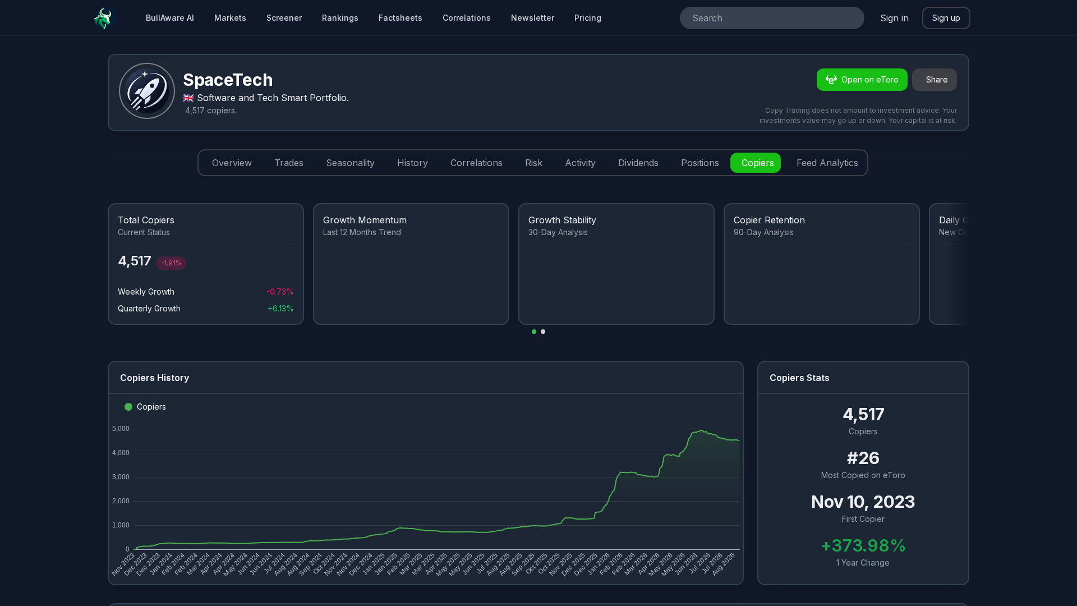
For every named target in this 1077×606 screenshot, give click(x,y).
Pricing (587, 17)
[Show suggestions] (851, 18)
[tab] (230, 163)
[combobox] (756, 18)
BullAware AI (170, 17)
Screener (284, 17)
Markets (230, 17)
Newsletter (532, 17)
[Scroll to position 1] (534, 331)
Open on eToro (870, 79)
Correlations (467, 17)
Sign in (894, 18)
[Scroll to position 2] (543, 331)
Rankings (340, 17)
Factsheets (400, 17)
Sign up (946, 17)
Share (937, 79)
